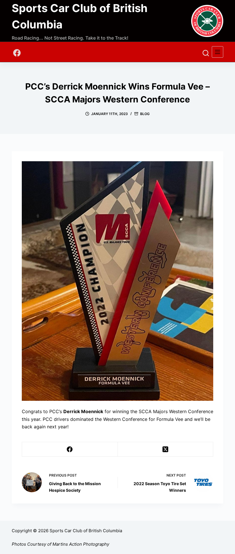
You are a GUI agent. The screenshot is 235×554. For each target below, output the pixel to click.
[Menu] (217, 52)
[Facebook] (17, 53)
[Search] (206, 53)
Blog (145, 114)
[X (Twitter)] (166, 449)
